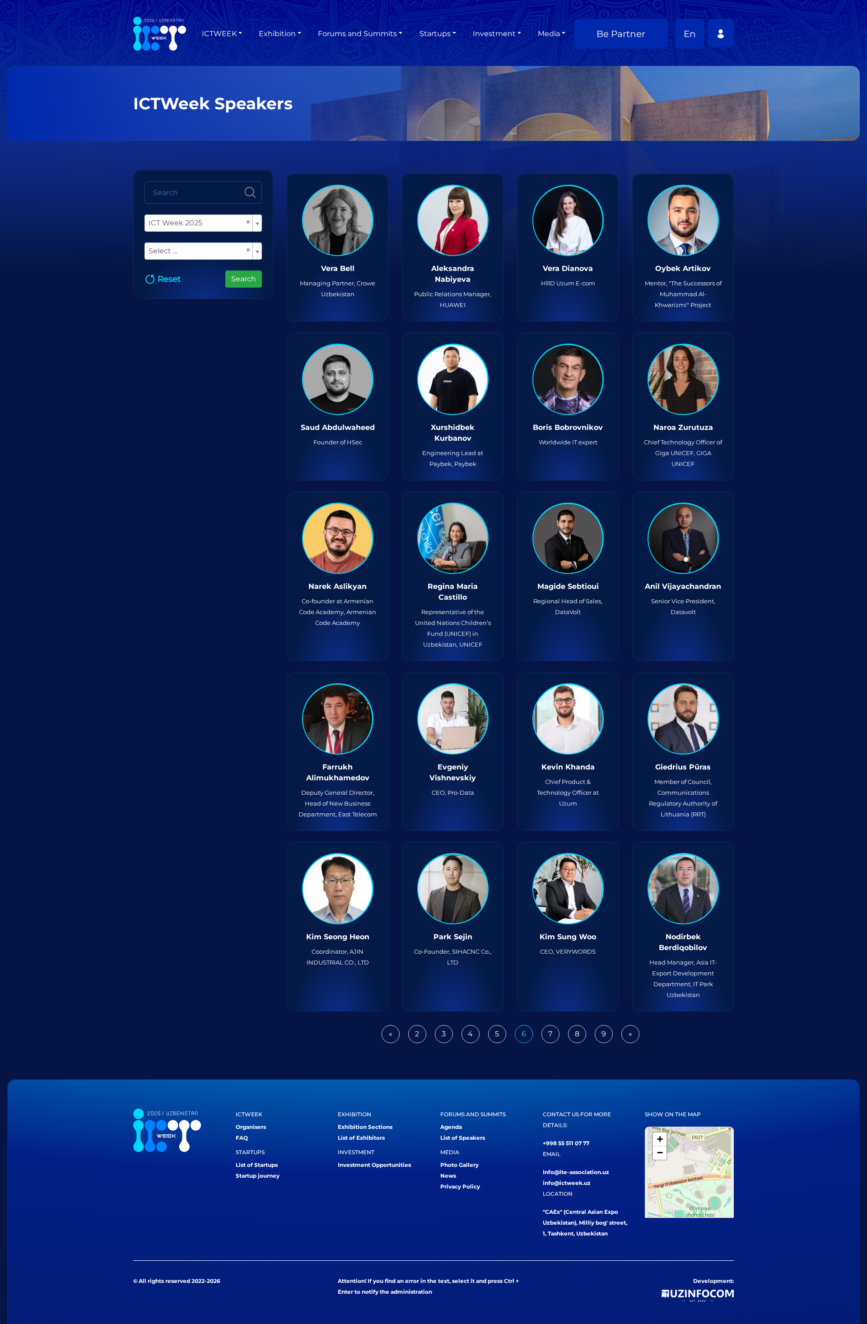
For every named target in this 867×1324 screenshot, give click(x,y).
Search (243, 279)
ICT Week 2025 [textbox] (200, 222)
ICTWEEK (219, 33)
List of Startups (257, 1164)
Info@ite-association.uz (576, 1172)
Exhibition (277, 33)
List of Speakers (462, 1137)
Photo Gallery (459, 1164)
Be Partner (621, 33)
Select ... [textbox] (200, 250)
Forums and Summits (357, 33)
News (448, 1175)
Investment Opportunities (374, 1164)
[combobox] (203, 223)
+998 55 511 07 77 (566, 1143)
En (690, 33)
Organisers (251, 1127)
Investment (494, 33)
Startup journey (258, 1175)
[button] (660, 1139)
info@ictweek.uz (567, 1182)
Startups (435, 33)
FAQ (242, 1137)
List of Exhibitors (361, 1137)
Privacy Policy (460, 1186)
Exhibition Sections (365, 1127)
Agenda (451, 1127)
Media (549, 33)
